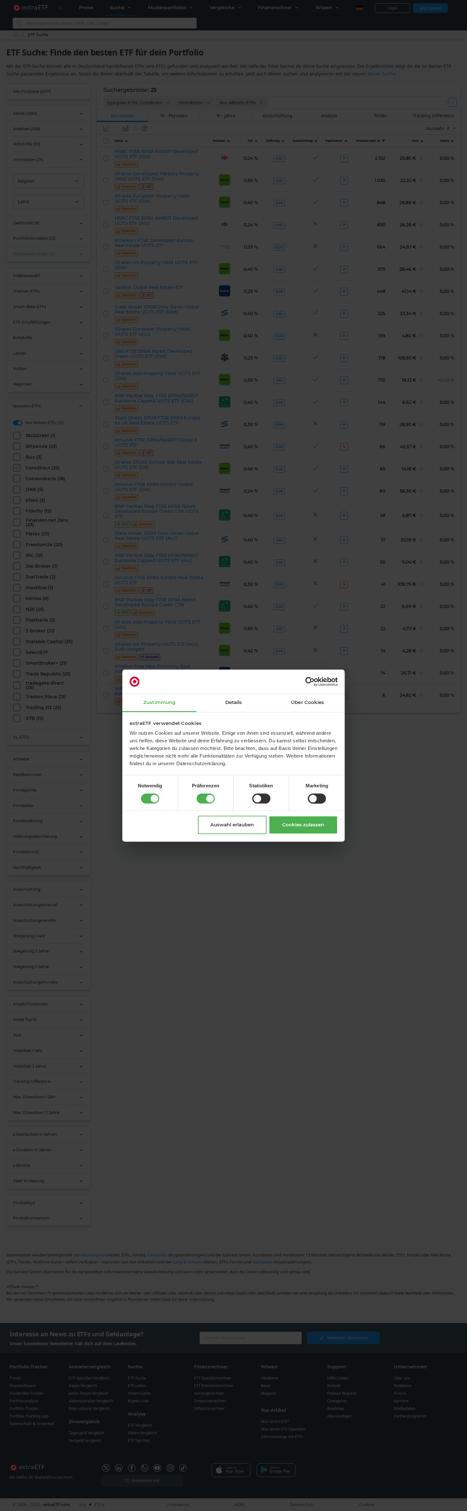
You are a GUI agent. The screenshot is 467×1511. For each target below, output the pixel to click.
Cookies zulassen (303, 825)
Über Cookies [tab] (307, 703)
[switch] (206, 798)
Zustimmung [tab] (159, 703)
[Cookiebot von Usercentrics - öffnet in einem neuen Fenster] (310, 681)
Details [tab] (233, 703)
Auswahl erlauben (232, 825)
